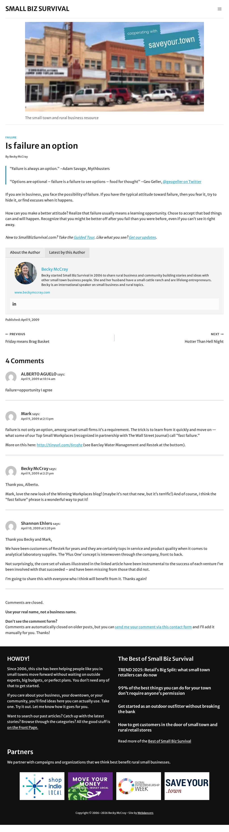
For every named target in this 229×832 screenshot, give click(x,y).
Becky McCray (18, 156)
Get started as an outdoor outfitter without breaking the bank (169, 709)
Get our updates (142, 237)
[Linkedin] (14, 304)
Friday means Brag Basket (27, 338)
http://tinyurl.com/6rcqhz (60, 445)
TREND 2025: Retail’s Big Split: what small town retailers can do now (164, 672)
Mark (26, 413)
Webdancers (145, 813)
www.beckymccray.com (32, 292)
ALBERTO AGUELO (39, 374)
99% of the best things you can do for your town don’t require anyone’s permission (164, 690)
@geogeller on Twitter (182, 181)
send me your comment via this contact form (153, 627)
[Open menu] (219, 8)
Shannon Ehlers (36, 523)
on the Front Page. (22, 727)
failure (11, 137)
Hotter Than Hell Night (204, 338)
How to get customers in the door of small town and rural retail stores (167, 727)
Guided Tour (84, 237)
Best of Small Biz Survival (169, 741)
